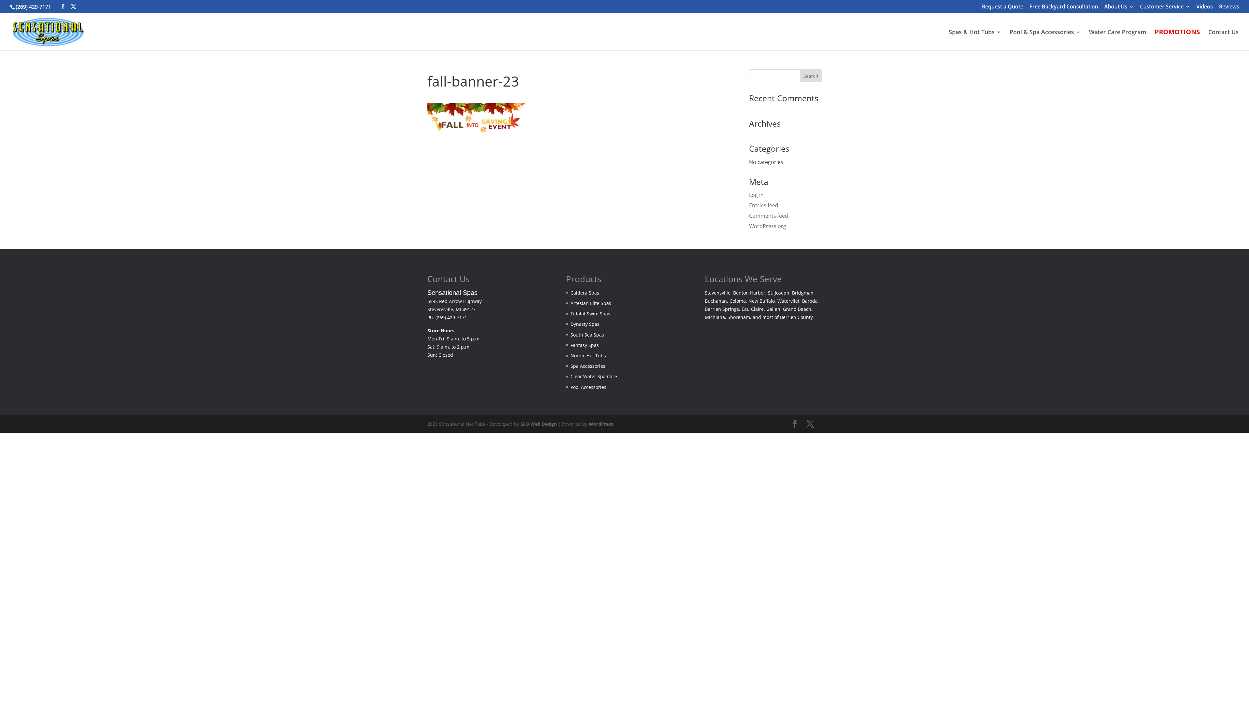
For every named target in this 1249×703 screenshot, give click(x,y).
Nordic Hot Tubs (588, 355)
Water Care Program (1117, 33)
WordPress (601, 424)
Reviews (1229, 7)
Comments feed (768, 215)
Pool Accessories (588, 387)
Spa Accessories (588, 366)
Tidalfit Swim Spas (590, 313)
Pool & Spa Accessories (1042, 33)
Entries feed (763, 205)
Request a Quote (1002, 7)
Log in (756, 195)
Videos (1204, 7)
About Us (1115, 7)
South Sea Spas (587, 335)
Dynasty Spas (585, 324)
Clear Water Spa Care (594, 376)
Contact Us (1223, 33)
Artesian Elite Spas (591, 303)
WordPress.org (767, 226)
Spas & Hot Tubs (972, 33)
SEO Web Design (538, 424)
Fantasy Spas (585, 345)
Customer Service (1162, 7)
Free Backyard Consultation (1063, 7)
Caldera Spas (585, 293)
